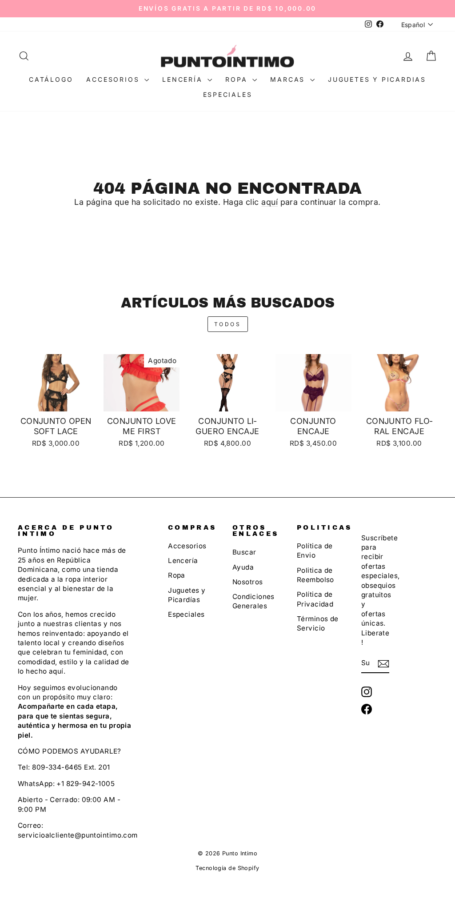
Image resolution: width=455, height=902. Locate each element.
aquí (269, 202)
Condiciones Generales (253, 601)
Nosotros (247, 582)
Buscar (244, 552)
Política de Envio (315, 550)
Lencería (183, 79)
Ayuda (243, 567)
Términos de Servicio (318, 623)
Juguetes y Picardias (377, 79)
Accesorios (114, 79)
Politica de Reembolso (315, 575)
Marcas (289, 79)
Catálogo (51, 79)
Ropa (237, 79)
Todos (227, 324)
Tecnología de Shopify (227, 868)
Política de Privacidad (315, 599)
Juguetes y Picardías (187, 595)
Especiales (227, 94)
